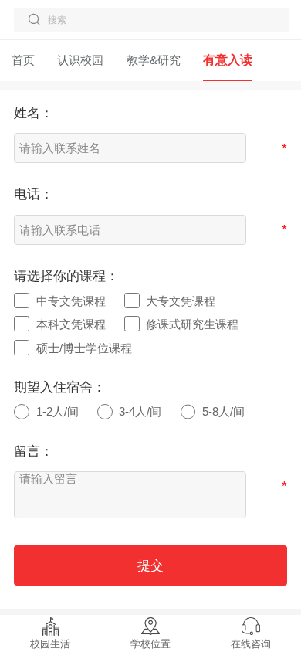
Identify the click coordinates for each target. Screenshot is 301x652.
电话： (33, 194)
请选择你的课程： (66, 276)
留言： (33, 451)
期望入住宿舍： (60, 387)
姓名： (33, 113)
